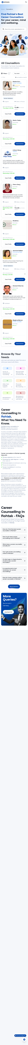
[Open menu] (26, 2)
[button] (3, 77)
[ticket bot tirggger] (24, 1040)
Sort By (9, 73)
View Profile (8, 114)
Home (3, 9)
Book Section (19, 114)
